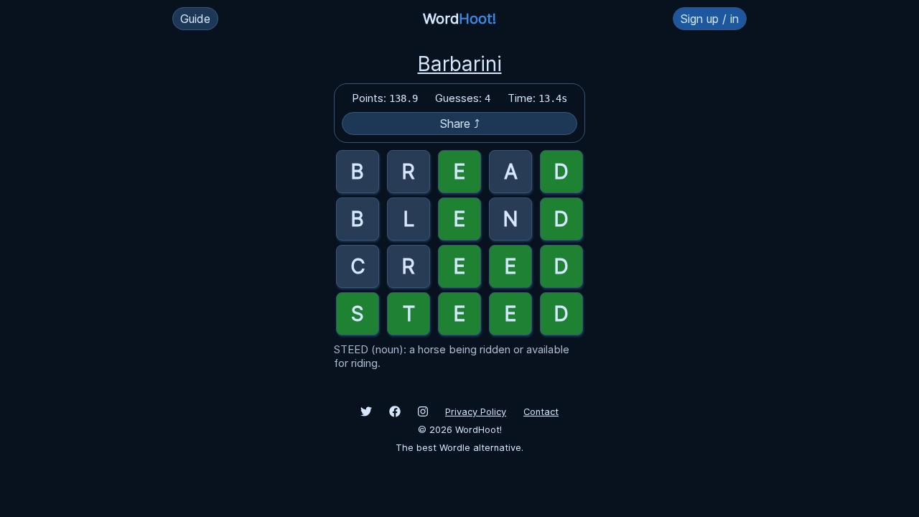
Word (459, 18)
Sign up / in (710, 18)
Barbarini (460, 64)
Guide (195, 18)
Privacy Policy (475, 411)
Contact (541, 411)
